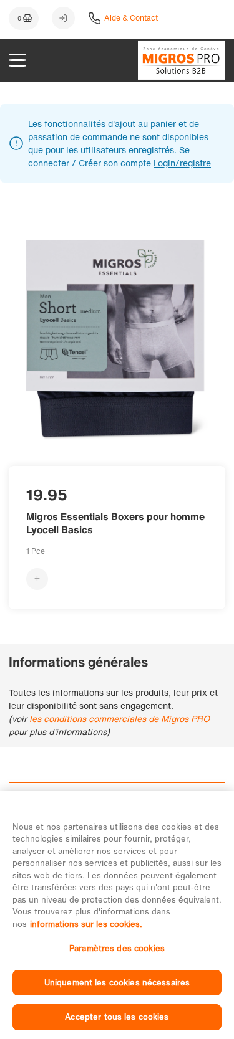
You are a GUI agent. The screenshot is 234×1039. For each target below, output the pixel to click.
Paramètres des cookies (117, 948)
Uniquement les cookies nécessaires (117, 983)
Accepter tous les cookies (116, 1017)
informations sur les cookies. (86, 924)
